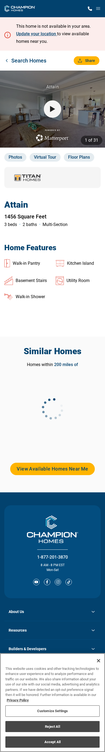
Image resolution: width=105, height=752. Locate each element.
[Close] (98, 661)
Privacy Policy (18, 700)
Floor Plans (79, 157)
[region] (52, 702)
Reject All (52, 727)
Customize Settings (52, 711)
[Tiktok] (68, 582)
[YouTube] (36, 582)
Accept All (52, 742)
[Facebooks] (47, 582)
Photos (15, 157)
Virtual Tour (45, 157)
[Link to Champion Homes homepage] (19, 8)
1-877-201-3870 (52, 557)
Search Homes (28, 60)
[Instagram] (58, 582)
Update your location (36, 33)
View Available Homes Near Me (52, 469)
